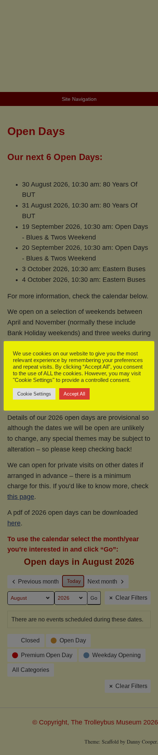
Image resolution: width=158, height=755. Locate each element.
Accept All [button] (74, 394)
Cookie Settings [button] (34, 394)
